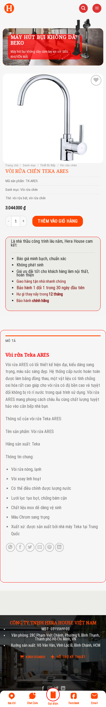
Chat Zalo (32, 703)
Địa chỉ (11, 703)
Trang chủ (11, 165)
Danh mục (29, 165)
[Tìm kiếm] (83, 8)
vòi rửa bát (20, 198)
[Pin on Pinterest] (49, 547)
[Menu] (96, 8)
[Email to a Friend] (39, 547)
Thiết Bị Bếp (47, 165)
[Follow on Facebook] (43, 688)
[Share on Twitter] (30, 547)
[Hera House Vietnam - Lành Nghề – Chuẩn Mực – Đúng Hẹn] (9, 8)
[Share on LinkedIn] (59, 547)
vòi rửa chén (37, 198)
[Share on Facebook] (20, 547)
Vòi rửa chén (68, 165)
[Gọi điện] (53, 695)
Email (94, 703)
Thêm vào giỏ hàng (57, 221)
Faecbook (73, 703)
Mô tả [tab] (10, 341)
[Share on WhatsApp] (10, 547)
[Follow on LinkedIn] (63, 688)
